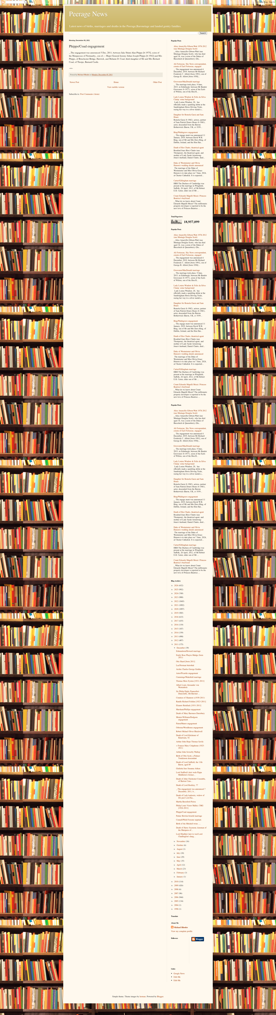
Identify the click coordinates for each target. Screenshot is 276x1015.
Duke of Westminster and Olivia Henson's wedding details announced (188, 164)
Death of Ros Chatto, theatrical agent (189, 147)
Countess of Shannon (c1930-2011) (190, 697)
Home (116, 82)
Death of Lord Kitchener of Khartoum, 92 (187, 736)
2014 (176, 632)
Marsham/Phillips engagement (188, 709)
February (181, 872)
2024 (176, 593)
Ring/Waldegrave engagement (186, 132)
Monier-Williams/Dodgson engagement (187, 718)
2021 (176, 605)
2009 (176, 885)
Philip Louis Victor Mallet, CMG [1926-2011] (189, 806)
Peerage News (88, 13)
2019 (176, 612)
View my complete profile (181, 931)
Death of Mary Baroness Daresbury (190, 713)
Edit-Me (177, 976)
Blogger (160, 996)
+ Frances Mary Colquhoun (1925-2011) (190, 746)
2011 (176, 644)
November (181, 841)
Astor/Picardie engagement (187, 673)
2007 (176, 893)
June (179, 857)
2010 (176, 881)
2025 (176, 589)
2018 (176, 616)
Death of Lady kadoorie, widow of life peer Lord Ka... (190, 796)
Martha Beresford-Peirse (186, 801)
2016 (176, 624)
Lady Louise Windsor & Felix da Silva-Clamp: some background (190, 98)
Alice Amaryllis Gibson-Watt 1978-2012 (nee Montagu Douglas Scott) (190, 47)
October (180, 845)
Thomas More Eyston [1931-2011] (190, 681)
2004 (176, 905)
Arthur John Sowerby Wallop (188, 752)
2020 (176, 609)
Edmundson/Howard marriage (188, 651)
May (179, 860)
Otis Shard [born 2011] (185, 661)
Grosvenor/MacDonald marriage (187, 81)
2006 (176, 897)
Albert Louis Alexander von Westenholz (187, 686)
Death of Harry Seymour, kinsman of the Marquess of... (191, 828)
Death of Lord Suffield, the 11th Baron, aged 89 (189, 763)
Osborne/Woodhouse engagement (189, 727)
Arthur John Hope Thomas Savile (189, 741)
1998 (176, 909)
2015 (176, 628)
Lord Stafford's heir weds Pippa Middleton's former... (189, 773)
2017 (176, 620)
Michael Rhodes (181, 927)
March (179, 868)
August (180, 849)
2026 (176, 585)
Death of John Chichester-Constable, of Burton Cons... (191, 780)
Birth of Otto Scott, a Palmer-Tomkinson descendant (188, 757)
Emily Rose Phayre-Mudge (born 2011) (189, 656)
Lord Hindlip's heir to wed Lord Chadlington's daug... (189, 835)
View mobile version (115, 87)
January (180, 876)
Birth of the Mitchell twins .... (188, 823)
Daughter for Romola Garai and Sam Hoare (189, 115)
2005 (176, 901)
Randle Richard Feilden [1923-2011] (191, 701)
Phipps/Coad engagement (186, 812)
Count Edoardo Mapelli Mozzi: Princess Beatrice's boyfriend (190, 197)
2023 (176, 597)
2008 (176, 889)
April (179, 864)
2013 (176, 636)
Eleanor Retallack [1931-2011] (188, 705)
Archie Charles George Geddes (188, 669)
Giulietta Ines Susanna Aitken (188, 768)
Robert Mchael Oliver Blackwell (189, 731)
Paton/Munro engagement (186, 723)
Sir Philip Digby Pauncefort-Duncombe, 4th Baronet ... (188, 692)
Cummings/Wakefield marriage (188, 677)
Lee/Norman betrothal (185, 665)
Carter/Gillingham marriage (185, 180)
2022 (176, 601)
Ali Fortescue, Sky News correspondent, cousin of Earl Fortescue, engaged (190, 65)
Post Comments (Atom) (89, 94)
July (179, 853)
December (181, 647)
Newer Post (74, 82)
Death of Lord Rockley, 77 (187, 785)
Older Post (157, 82)
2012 (176, 640)
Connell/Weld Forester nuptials (188, 819)
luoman (143, 996)
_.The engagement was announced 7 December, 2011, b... (190, 790)
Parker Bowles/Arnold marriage (189, 815)
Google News (179, 973)
